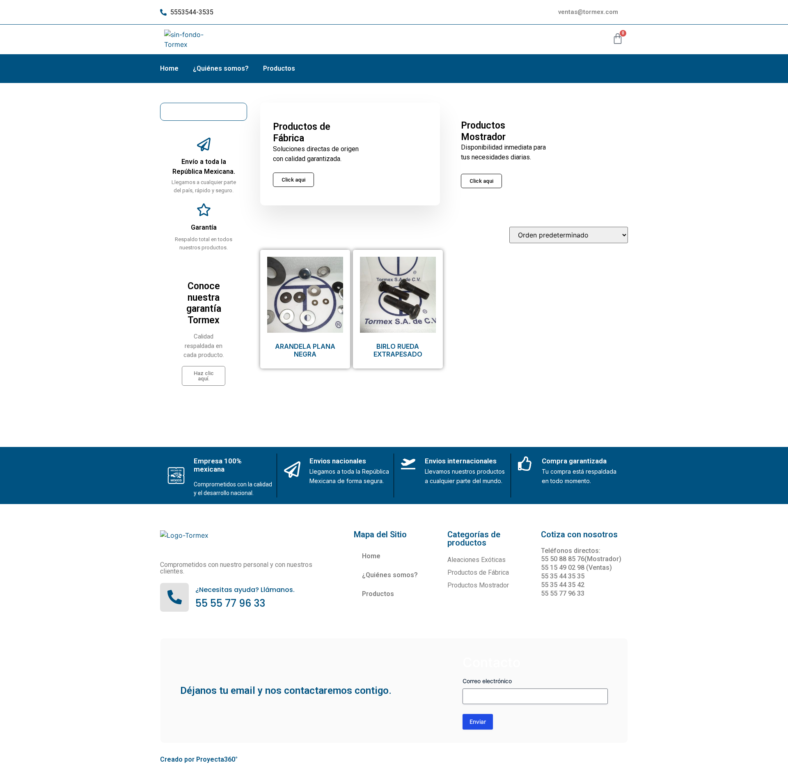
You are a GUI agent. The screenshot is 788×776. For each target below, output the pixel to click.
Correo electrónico (487, 680)
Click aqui (481, 181)
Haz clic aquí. (204, 376)
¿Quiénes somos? (221, 68)
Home (169, 68)
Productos (279, 68)
